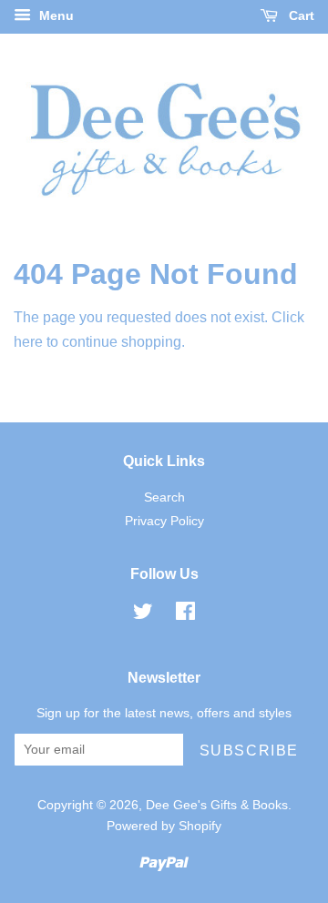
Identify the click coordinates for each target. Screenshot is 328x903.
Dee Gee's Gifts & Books (217, 805)
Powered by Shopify (164, 826)
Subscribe (249, 750)
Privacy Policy (164, 521)
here (28, 342)
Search (164, 497)
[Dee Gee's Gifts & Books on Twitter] (143, 615)
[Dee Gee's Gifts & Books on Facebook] (185, 615)
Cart (299, 15)
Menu (55, 15)
